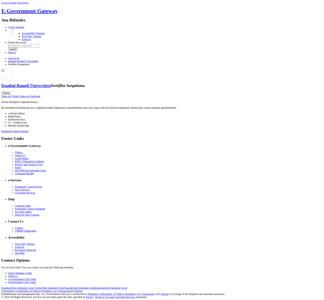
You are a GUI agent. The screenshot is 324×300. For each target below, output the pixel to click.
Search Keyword (17, 42)
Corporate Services (25, 192)
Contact (19, 227)
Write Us (13, 276)
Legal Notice (22, 158)
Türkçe (18, 152)
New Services (22, 189)
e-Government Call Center (22, 279)
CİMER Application (25, 230)
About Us (20, 155)
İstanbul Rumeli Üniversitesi (23, 61)
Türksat (164, 294)
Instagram (111, 288)
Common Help (23, 205)
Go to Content (9, 2)
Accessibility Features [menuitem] (33, 33)
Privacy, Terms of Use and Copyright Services (110, 297)
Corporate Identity (24, 173)
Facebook (17, 288)
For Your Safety (23, 211)
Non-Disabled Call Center (22, 282)
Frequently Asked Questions (30, 208)
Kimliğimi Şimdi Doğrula (15, 131)
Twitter (49, 288)
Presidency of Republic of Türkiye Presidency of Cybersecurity (121, 294)
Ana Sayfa (22, 2)
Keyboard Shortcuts (25, 250)
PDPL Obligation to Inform (29, 161)
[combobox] (23, 46)
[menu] (165, 35)
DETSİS (30, 170)
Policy (18, 167)
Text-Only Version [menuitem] (31, 36)
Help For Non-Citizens (27, 214)
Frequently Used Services (28, 186)
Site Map (19, 253)
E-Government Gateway (29, 11)
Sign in (12, 52)
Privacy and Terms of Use (29, 164)
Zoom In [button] (19, 247)
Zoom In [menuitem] (26, 39)
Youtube (79, 288)
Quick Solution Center (20, 273)
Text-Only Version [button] (25, 244)
